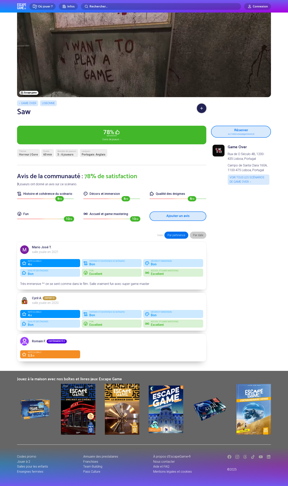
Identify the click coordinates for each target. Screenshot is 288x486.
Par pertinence (176, 235)
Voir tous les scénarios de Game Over (247, 179)
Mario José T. (42, 247)
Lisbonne (48, 103)
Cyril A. (37, 298)
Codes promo (26, 456)
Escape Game (21, 6)
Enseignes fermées (30, 471)
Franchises (90, 461)
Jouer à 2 (23, 461)
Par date (198, 235)
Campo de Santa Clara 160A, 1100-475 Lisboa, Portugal (247, 168)
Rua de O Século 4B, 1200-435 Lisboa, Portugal (246, 156)
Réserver (241, 131)
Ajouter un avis (178, 216)
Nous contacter (164, 461)
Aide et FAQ (161, 466)
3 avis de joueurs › (111, 135)
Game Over (28, 103)
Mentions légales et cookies (172, 471)
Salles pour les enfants (32, 466)
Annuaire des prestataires (100, 456)
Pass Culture (91, 471)
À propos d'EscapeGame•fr (172, 456)
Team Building (92, 466)
